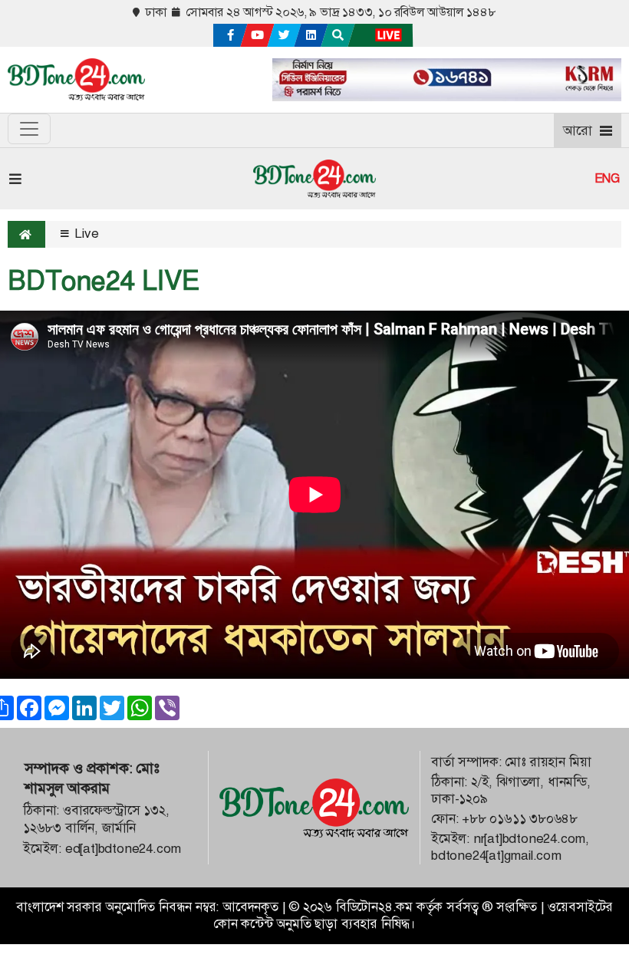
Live (85, 233)
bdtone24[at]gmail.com (496, 856)
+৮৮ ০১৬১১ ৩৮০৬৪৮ (520, 819)
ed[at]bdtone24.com (123, 849)
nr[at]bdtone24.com (529, 839)
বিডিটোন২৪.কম (374, 907)
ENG (607, 178)
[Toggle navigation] (29, 129)
